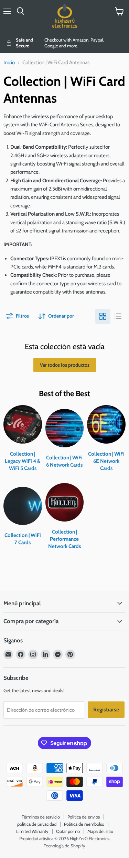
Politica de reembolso (84, 824)
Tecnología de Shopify (64, 845)
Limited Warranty (32, 831)
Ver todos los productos (64, 365)
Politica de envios (83, 817)
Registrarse (106, 709)
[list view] (118, 316)
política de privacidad (36, 824)
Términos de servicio (41, 817)
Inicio (9, 63)
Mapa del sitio (100, 831)
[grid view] (102, 316)
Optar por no (68, 831)
